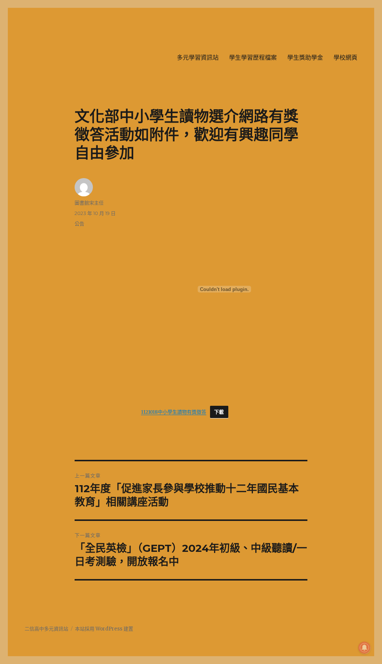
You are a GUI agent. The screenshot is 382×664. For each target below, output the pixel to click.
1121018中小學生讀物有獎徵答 (173, 412)
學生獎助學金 (305, 57)
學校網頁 (345, 57)
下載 (219, 412)
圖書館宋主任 (89, 203)
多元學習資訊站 (198, 57)
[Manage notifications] (364, 648)
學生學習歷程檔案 (253, 57)
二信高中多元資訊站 (46, 629)
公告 (79, 224)
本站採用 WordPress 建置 (104, 629)
